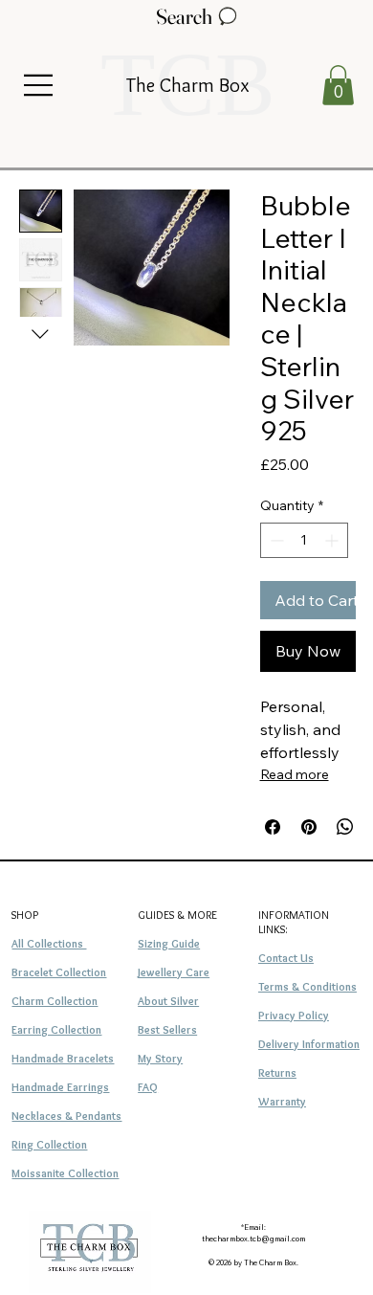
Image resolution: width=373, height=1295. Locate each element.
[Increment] (333, 540)
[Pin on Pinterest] (308, 826)
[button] (338, 85)
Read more (294, 774)
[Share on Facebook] (272, 826)
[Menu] (39, 85)
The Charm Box (188, 85)
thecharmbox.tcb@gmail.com (253, 1238)
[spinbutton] (304, 540)
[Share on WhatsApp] (345, 826)
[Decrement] (275, 540)
